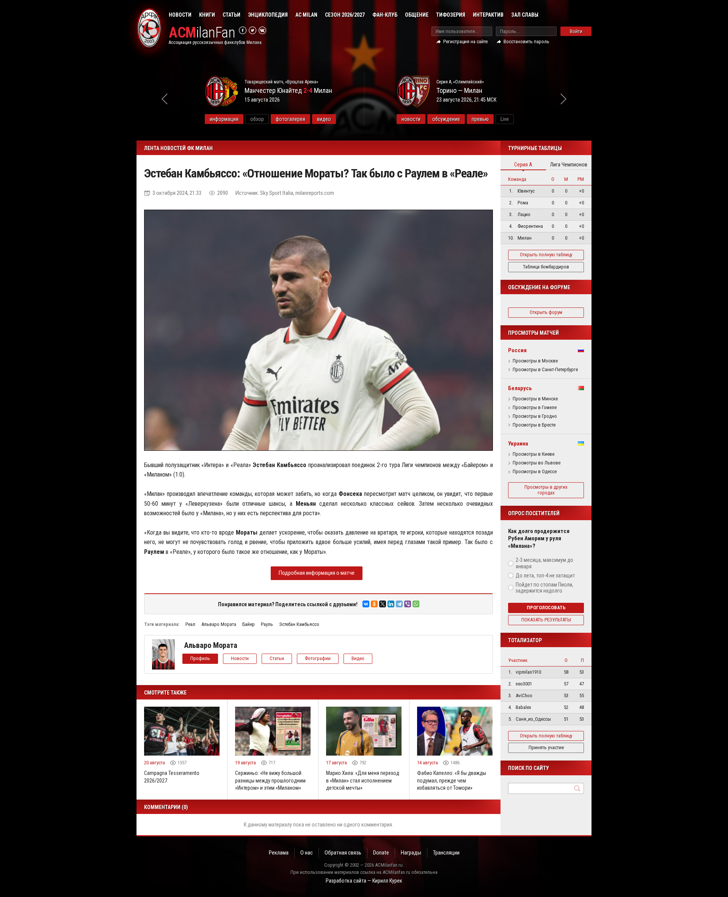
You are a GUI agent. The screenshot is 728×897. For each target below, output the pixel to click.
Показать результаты (546, 620)
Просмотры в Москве (535, 361)
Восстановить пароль (526, 41)
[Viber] (407, 604)
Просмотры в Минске (535, 398)
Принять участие (546, 747)
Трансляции (446, 852)
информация (224, 119)
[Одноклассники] (374, 604)
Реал (190, 624)
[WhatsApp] (416, 604)
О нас (306, 852)
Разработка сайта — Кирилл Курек (364, 881)
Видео (357, 658)
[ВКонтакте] (365, 604)
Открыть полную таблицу (546, 254)
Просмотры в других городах (546, 490)
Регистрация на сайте (465, 41)
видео (324, 119)
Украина (518, 443)
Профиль (200, 658)
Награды (411, 852)
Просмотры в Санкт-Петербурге (545, 369)
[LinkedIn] (391, 604)
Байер (248, 624)
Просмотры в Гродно (535, 416)
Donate (381, 852)
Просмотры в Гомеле (535, 407)
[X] (382, 604)
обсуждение (446, 119)
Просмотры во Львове (536, 463)
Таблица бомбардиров (546, 267)
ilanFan (202, 33)
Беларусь (520, 388)
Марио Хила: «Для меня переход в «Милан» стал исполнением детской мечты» (362, 780)
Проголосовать (546, 607)
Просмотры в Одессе (535, 471)
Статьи (231, 15)
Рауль (267, 624)
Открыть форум (546, 312)
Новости (180, 15)
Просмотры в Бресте (534, 425)
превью (480, 119)
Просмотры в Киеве (533, 454)
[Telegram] (399, 604)
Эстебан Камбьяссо (299, 624)
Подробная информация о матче (317, 572)
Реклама (279, 852)
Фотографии (318, 658)
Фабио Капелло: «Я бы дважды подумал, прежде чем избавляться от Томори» (451, 780)
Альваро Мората (218, 624)
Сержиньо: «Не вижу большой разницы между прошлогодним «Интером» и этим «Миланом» (270, 780)
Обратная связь (343, 852)
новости (411, 119)
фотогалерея (290, 119)
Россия (517, 350)
